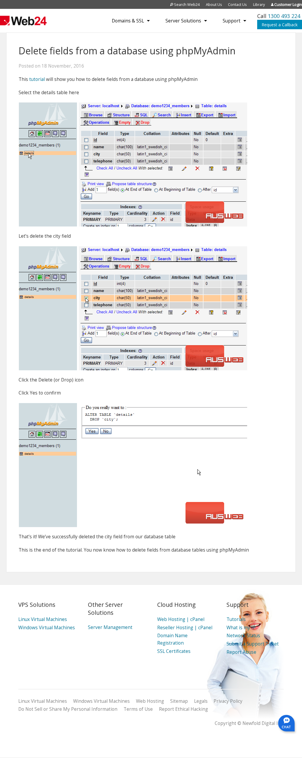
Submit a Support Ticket (252, 644)
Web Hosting (150, 701)
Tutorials (236, 619)
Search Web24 (186, 4)
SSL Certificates (174, 651)
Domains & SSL (128, 20)
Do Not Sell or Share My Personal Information (67, 709)
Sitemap (179, 701)
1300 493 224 (284, 15)
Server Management (110, 627)
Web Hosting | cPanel (180, 619)
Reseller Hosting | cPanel (184, 628)
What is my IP (241, 628)
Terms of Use (138, 709)
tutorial (37, 79)
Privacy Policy (228, 701)
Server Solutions (183, 20)
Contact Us (237, 4)
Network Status (243, 636)
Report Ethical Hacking (183, 709)
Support (231, 20)
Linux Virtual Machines (42, 619)
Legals (201, 701)
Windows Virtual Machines (46, 628)
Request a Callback (280, 24)
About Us (214, 4)
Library (259, 4)
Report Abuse (241, 652)
